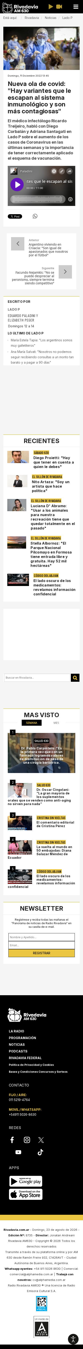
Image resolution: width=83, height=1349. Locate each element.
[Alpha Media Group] (42, 1327)
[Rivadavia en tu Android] (26, 1181)
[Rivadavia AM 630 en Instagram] (29, 1140)
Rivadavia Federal (25, 1058)
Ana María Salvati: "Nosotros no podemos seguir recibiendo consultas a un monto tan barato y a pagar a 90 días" (42, 357)
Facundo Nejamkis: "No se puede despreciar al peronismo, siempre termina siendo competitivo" (33, 278)
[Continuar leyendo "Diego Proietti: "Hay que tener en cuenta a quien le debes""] (18, 457)
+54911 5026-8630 (22, 1114)
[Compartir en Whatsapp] (35, 216)
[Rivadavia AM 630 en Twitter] (44, 1140)
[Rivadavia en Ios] (26, 1194)
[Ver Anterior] (17, 243)
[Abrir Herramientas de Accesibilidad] (73, 1339)
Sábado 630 (41, 452)
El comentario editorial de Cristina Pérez (55, 824)
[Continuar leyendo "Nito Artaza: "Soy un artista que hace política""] (17, 481)
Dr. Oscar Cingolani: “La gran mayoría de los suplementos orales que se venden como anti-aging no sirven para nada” (39, 797)
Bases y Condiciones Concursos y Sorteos (38, 1071)
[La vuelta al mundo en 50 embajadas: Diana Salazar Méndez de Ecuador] (20, 847)
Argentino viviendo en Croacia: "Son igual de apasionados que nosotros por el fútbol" (48, 250)
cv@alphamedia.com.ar (49, 1280)
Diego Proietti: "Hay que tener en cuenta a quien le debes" (53, 462)
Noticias (17, 1044)
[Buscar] (75, 678)
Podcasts (18, 1051)
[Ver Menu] (75, 7)
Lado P (14, 309)
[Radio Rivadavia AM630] (20, 8)
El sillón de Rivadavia (47, 476)
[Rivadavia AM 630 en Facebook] (14, 1140)
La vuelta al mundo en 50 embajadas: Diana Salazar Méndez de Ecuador (40, 852)
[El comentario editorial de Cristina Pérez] (20, 823)
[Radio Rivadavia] (27, 1014)
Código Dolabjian (46, 575)
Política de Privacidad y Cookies (31, 1064)
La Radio (16, 1031)
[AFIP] (41, 1303)
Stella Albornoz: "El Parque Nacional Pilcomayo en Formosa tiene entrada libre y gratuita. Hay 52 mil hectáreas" (51, 554)
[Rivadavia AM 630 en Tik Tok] (40, 1152)
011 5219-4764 (19, 1100)
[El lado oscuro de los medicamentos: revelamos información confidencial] (20, 876)
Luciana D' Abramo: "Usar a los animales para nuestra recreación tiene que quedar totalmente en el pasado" (53, 517)
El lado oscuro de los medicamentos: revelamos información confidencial (54, 587)
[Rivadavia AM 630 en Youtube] (18, 1152)
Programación (22, 1038)
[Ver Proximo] (65, 272)
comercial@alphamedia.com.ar (31, 1274)
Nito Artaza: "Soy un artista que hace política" (51, 486)
